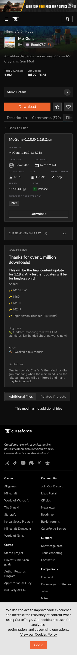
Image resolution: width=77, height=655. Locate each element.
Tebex (45, 591)
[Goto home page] (15, 19)
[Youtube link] (23, 462)
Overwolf (47, 577)
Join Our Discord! (52, 486)
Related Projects (53, 397)
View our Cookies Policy (38, 634)
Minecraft (11, 31)
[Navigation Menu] (6, 19)
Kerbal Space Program (18, 521)
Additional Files (21, 397)
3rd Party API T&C (16, 590)
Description (17, 118)
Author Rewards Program (15, 574)
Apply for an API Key (17, 583)
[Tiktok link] (15, 462)
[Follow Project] (68, 107)
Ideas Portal (48, 493)
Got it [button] (38, 645)
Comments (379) (46, 118)
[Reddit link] (47, 462)
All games (10, 486)
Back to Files (18, 128)
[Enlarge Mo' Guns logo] (9, 42)
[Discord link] (31, 462)
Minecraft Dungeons (17, 528)
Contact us (48, 560)
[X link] (39, 462)
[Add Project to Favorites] (57, 107)
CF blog (46, 500)
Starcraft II (11, 514)
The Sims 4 (11, 507)
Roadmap (47, 514)
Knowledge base (51, 546)
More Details (16, 92)
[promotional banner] (38, 6)
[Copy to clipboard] (24, 189)
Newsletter (48, 507)
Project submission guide (16, 562)
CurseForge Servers (53, 528)
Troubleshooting (51, 553)
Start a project (13, 553)
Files (70, 118)
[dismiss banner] (70, 5)
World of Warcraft (16, 500)
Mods (29, 31)
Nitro (44, 598)
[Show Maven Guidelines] (64, 233)
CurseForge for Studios (56, 584)
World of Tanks (14, 535)
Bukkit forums (50, 521)
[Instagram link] (6, 462)
